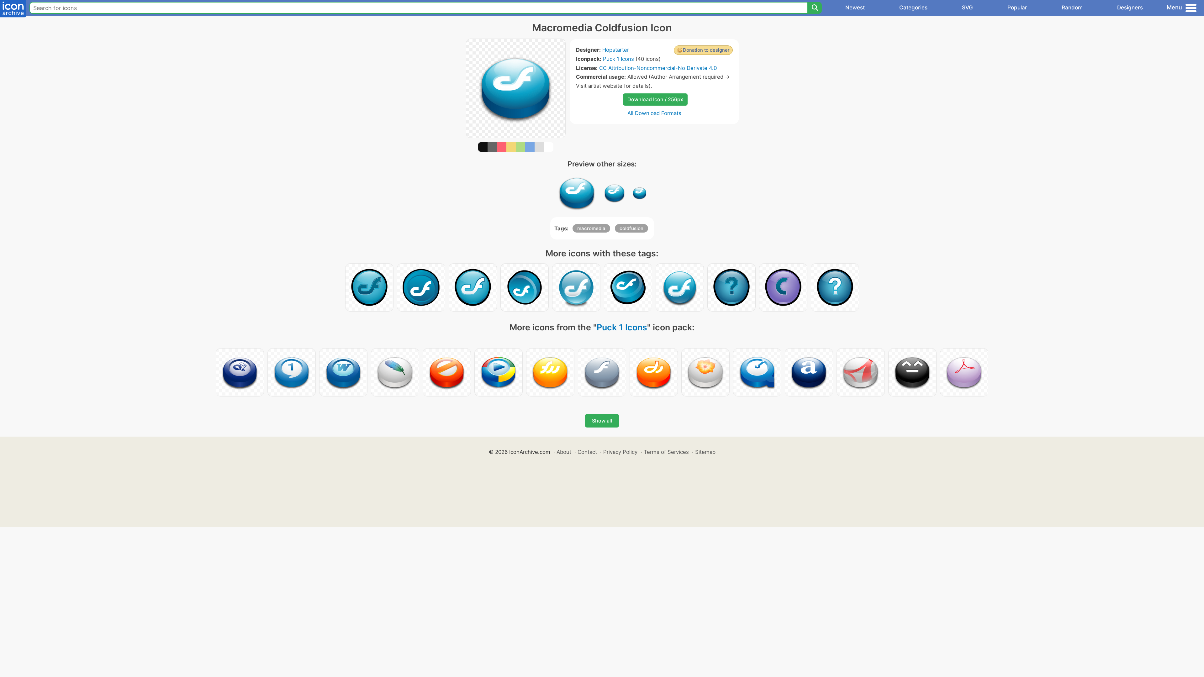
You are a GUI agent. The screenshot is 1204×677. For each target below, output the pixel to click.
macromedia (591, 228)
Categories (913, 7)
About (564, 452)
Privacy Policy (620, 452)
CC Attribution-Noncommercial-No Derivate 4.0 (658, 68)
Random (1072, 7)
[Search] (814, 8)
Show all (602, 420)
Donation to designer (706, 50)
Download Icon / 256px (655, 99)
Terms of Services (666, 452)
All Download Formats (654, 113)
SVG (967, 7)
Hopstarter (615, 50)
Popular (1017, 7)
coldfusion (631, 228)
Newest (855, 7)
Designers (1130, 7)
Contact (587, 452)
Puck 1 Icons (618, 59)
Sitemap (705, 452)
